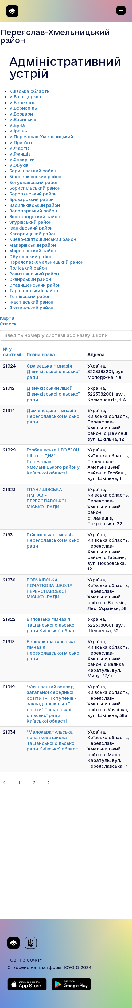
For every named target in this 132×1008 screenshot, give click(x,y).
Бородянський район (33, 193)
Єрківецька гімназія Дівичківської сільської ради (53, 372)
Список (8, 323)
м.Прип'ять (21, 142)
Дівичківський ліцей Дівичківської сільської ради (53, 394)
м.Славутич (22, 159)
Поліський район (28, 268)
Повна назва (41, 354)
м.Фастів (19, 148)
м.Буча (17, 125)
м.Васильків (22, 119)
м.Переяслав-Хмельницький (41, 136)
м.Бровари (21, 114)
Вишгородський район (34, 216)
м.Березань (22, 102)
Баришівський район (32, 170)
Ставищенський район (35, 285)
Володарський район (33, 210)
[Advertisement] (66, 853)
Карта (7, 318)
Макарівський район (32, 245)
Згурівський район (30, 222)
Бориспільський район (34, 188)
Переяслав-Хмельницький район (46, 262)
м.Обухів (19, 165)
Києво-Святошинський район (42, 239)
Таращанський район (33, 290)
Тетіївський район (30, 296)
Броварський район (31, 199)
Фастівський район (31, 302)
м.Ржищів (20, 154)
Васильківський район (34, 205)
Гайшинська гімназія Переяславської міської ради (53, 540)
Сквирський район (30, 279)
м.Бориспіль (23, 108)
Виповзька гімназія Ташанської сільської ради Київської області (53, 625)
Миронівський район (32, 250)
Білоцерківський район (35, 176)
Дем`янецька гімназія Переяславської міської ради (53, 416)
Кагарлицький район (32, 233)
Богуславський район (34, 182)
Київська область (29, 91)
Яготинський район (31, 307)
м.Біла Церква (25, 96)
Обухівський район (30, 256)
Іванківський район (31, 228)
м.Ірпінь (18, 130)
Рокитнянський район (34, 273)
